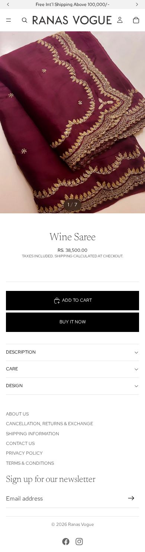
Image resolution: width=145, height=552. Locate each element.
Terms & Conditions (30, 463)
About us (17, 414)
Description (21, 352)
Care (12, 369)
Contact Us (20, 443)
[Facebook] (65, 541)
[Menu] (8, 20)
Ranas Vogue (81, 524)
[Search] (24, 20)
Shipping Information (32, 434)
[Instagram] (79, 541)
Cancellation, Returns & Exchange (49, 424)
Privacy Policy (24, 453)
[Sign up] (131, 498)
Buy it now (72, 322)
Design (14, 386)
